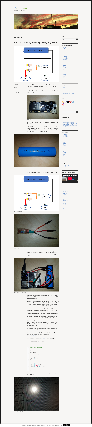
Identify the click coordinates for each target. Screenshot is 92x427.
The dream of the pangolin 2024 (68, 122)
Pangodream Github (66, 165)
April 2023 (64, 195)
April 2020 (64, 203)
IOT (63, 66)
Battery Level (20, 88)
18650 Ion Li (16, 88)
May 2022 (64, 198)
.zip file (44, 338)
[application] (70, 178)
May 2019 (64, 207)
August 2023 (65, 194)
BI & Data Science (66, 59)
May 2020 (64, 202)
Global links (65, 47)
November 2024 (65, 192)
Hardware (64, 65)
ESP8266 (64, 64)
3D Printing (65, 56)
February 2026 (65, 190)
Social (64, 76)
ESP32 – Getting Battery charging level (35, 42)
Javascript (64, 67)
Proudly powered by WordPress (20, 421)
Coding (19, 86)
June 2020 (64, 201)
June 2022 (64, 196)
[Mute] (74, 182)
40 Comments (16, 92)
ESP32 (22, 86)
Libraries (15, 87)
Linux (64, 149)
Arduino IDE (16, 86)
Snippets (64, 75)
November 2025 (65, 191)
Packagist (64, 89)
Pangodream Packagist (67, 166)
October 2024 (65, 193)
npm (64, 88)
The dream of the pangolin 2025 (68, 121)
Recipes (64, 74)
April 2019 (64, 208)
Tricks (64, 78)
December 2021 (65, 200)
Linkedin (64, 92)
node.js (64, 72)
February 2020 (65, 205)
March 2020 (65, 204)
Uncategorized (65, 79)
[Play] (63, 182)
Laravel (64, 68)
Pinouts (64, 48)
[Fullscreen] (76, 182)
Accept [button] (64, 425)
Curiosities (65, 140)
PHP (63, 73)
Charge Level (16, 89)
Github (64, 87)
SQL (63, 77)
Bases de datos (65, 58)
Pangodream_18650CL (31, 335)
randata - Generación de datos (68, 93)
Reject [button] (68, 425)
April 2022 (64, 199)
